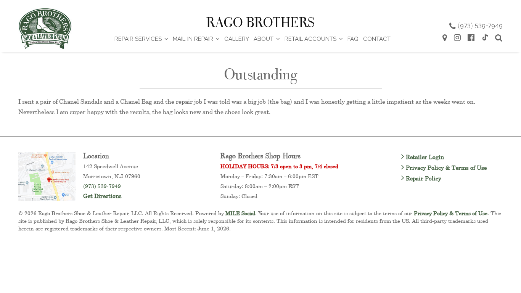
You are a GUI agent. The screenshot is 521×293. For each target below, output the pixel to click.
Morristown (97, 176)
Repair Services (138, 38)
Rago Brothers (260, 22)
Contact (377, 38)
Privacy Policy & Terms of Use (445, 167)
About (263, 38)
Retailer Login (424, 157)
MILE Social (240, 213)
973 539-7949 (480, 25)
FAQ (353, 38)
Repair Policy (422, 178)
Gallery (236, 38)
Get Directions (102, 196)
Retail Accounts (310, 38)
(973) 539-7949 (102, 186)
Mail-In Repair (193, 38)
